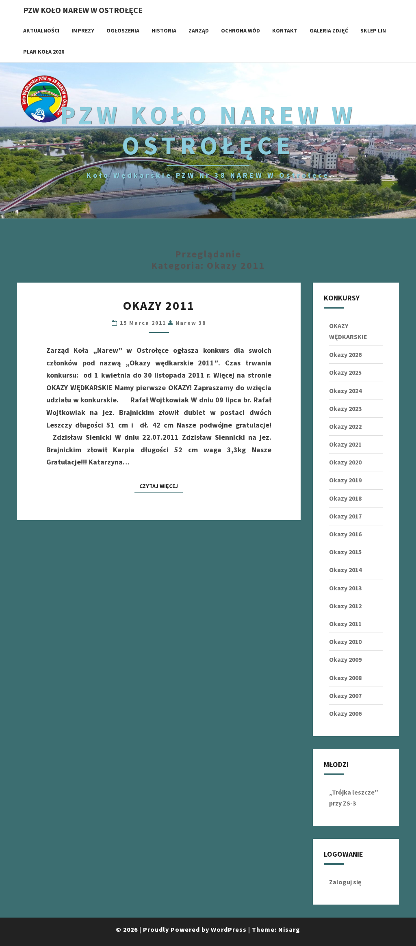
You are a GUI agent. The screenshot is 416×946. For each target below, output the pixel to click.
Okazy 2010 (345, 641)
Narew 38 (191, 322)
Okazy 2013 (345, 588)
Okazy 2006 (345, 713)
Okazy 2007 (345, 695)
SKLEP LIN (373, 30)
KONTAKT (284, 30)
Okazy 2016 (345, 534)
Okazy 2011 (159, 305)
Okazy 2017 (345, 516)
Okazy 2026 (345, 354)
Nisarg (289, 929)
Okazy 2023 (345, 408)
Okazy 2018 (345, 498)
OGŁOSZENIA (122, 30)
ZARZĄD (198, 30)
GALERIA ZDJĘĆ (329, 30)
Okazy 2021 (345, 444)
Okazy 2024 (345, 391)
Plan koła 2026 (43, 51)
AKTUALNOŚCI (41, 30)
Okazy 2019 (345, 480)
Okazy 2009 (345, 659)
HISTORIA (164, 30)
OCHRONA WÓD (240, 30)
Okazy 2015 (345, 552)
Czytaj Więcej (161, 486)
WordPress (229, 929)
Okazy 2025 (345, 372)
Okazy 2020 (345, 462)
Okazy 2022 (345, 426)
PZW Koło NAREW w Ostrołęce (83, 10)
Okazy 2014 (345, 570)
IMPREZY (83, 30)
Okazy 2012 (345, 606)
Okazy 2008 (345, 678)
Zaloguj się (345, 882)
